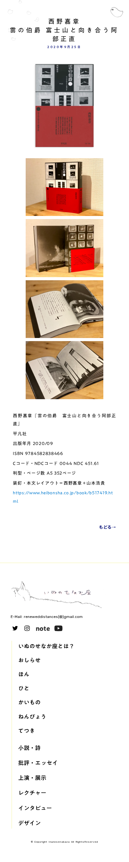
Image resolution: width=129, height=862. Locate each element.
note (43, 628)
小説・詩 (29, 747)
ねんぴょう (32, 716)
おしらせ (29, 660)
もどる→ (107, 527)
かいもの (29, 702)
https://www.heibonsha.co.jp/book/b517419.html (63, 497)
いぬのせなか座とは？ (46, 646)
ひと (23, 688)
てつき (26, 730)
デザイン (29, 823)
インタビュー (35, 808)
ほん (23, 674)
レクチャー (32, 792)
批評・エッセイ (38, 762)
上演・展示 (32, 777)
